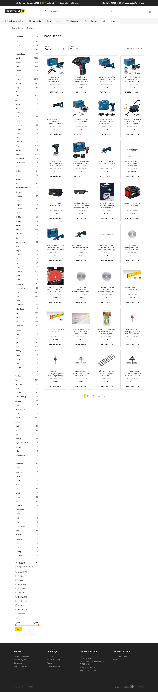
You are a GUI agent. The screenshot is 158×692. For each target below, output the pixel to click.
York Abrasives (21, 455)
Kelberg (18, 551)
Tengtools (19, 359)
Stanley (18, 351)
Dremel (18, 154)
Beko (17, 50)
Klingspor (19, 204)
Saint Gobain (20, 309)
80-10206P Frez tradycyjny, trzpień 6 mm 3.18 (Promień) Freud (55, 374)
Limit (17, 426)
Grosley (18, 438)
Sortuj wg (48, 46)
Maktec (18, 221)
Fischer (18, 171)
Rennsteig (19, 284)
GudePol (19, 489)
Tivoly (18, 363)
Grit (17, 183)
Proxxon (19, 271)
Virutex (18, 376)
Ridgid (18, 87)
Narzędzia (37, 21)
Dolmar (18, 150)
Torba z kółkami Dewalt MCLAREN (55, 204)
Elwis (17, 167)
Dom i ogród (55, 21)
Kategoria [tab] (19, 36)
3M (17, 41)
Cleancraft (19, 539)
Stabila (18, 346)
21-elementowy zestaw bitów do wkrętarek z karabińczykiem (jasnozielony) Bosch (106, 332)
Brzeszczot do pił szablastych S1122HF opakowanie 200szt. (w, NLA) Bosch (106, 248)
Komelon (19, 209)
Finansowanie (112, 21)
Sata (17, 313)
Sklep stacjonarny (53, 659)
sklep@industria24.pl (87, 667)
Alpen (17, 422)
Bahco (18, 104)
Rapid (17, 275)
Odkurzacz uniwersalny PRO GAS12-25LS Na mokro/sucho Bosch (132, 121)
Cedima (18, 129)
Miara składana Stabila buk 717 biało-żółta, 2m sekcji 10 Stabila (81, 331)
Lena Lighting (20, 397)
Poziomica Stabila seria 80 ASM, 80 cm (132, 288)
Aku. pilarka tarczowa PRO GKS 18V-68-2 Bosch (81, 121)
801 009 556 (84, 662)
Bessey (18, 112)
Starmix (18, 430)
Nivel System (20, 242)
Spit (17, 342)
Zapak (18, 480)
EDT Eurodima (21, 163)
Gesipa (18, 179)
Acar (17, 413)
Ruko (17, 296)
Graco (18, 484)
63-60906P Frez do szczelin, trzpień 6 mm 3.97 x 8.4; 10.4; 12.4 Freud (132, 374)
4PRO (18, 45)
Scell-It (18, 501)
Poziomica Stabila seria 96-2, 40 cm (55, 330)
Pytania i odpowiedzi (21, 656)
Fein (17, 66)
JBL (17, 543)
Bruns (18, 121)
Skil (17, 338)
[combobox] (80, 11)
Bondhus (19, 472)
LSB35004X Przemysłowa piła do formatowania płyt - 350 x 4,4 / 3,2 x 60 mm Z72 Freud (132, 249)
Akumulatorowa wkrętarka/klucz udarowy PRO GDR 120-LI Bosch (81, 80)
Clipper (18, 137)
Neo (17, 238)
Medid (18, 497)
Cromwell (19, 142)
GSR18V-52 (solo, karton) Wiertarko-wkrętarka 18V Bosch (55, 163)
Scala (17, 434)
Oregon (18, 250)
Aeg (17, 100)
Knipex (18, 75)
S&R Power (20, 305)
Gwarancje (18, 663)
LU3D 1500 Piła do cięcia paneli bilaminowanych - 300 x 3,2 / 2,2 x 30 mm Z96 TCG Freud (81, 291)
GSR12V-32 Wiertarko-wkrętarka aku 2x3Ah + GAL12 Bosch (81, 163)
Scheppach (19, 321)
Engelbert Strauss (22, 443)
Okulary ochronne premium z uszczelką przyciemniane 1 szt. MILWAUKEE (81, 206)
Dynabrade (20, 158)
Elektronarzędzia (16, 21)
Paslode (18, 255)
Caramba (19, 125)
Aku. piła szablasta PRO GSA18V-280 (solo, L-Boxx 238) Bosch (106, 79)
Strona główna (17, 28)
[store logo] (23, 11)
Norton (18, 388)
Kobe (17, 459)
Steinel (18, 355)
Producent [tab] (20, 563)
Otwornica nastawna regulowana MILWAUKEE (132, 163)
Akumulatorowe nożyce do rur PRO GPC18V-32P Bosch (81, 247)
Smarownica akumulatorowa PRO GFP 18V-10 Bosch (55, 79)
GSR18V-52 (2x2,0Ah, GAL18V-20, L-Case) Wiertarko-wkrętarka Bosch (107, 122)
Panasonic (19, 556)
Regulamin (51, 663)
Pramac (18, 263)
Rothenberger (21, 288)
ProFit (18, 267)
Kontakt (50, 656)
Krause (18, 213)
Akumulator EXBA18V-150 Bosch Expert (132, 204)
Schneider (19, 326)
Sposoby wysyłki (20, 659)
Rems (18, 280)
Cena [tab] (17, 619)
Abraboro (19, 401)
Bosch (18, 58)
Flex (17, 175)
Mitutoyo (19, 234)
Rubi (17, 292)
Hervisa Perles (21, 409)
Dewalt (18, 62)
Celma (18, 133)
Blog (48, 670)
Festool (18, 71)
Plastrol (18, 547)
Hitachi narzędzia (22, 188)
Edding (18, 518)
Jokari (17, 493)
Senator (18, 330)
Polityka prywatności (54, 666)
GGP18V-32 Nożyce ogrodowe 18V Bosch (107, 162)
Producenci (92, 21)
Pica (17, 259)
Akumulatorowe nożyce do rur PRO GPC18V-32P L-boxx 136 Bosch (55, 247)
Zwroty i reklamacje (21, 666)
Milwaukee (19, 229)
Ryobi (17, 300)
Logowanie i (130, 3)
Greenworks (20, 510)
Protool (18, 392)
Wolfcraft (19, 384)
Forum (115, 659)
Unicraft (18, 535)
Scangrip (19, 317)
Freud (18, 418)
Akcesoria (74, 21)
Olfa (17, 246)
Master (18, 225)
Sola (17, 522)
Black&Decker (21, 54)
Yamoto (18, 468)
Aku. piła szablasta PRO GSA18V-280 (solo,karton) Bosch (55, 121)
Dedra (18, 530)
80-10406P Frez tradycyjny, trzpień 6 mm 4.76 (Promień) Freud (132, 332)
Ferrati (18, 514)
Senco (18, 334)
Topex (18, 372)
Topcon (18, 367)
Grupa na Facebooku (121, 656)
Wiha (17, 96)
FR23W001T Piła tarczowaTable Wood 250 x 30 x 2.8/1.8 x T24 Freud (55, 290)
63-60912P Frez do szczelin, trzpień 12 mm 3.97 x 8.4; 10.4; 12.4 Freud (81, 374)
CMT (17, 405)
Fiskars (18, 447)
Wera (17, 380)
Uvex (17, 91)
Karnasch (19, 192)
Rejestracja (139, 3)
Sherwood (19, 464)
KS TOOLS (19, 217)
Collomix (19, 505)
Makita (18, 79)
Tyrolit (18, 476)
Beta (17, 117)
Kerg (17, 200)
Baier (17, 108)
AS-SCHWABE (21, 526)
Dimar (18, 146)
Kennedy (19, 196)
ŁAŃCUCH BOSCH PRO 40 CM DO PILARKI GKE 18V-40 (106, 373)
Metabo (18, 83)
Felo (17, 451)
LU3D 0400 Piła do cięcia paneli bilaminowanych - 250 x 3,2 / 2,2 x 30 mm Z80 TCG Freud (106, 291)
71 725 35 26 (116, 3)
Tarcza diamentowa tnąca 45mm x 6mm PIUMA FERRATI (106, 205)
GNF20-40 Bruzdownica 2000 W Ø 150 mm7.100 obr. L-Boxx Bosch (132, 80)
